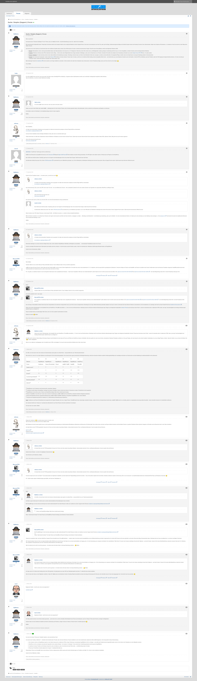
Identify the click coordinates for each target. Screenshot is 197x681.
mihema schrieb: (38, 178)
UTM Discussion (48, 160)
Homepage (98, 275)
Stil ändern (186, 676)
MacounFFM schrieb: (39, 288)
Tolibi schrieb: (37, 102)
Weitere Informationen (70, 26)
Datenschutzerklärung (27, 676)
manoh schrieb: (37, 203)
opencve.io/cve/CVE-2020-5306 (124, 271)
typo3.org (28, 430)
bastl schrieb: (37, 612)
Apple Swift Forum (62, 154)
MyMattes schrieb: (38, 331)
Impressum (8, 676)
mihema (47, 143)
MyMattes (47, 320)
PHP (19, 669)
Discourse (51, 154)
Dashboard (9, 13)
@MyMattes (28, 151)
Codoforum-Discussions (175, 304)
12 (186, 416)
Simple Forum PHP (137, 52)
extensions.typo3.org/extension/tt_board (34, 433)
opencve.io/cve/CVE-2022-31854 (141, 271)
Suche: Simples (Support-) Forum (20, 22)
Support (22, 669)
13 (186, 440)
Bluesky (103, 275)
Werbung (41, 676)
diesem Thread (125, 307)
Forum (18, 13)
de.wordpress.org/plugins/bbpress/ (33, 130)
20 (186, 633)
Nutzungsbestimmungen (17, 676)
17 (186, 554)
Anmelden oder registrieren (11, 1)
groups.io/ (163, 216)
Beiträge (11, 51)
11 (186, 349)
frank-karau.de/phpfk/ (30, 140)
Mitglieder (27, 13)
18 (186, 583)
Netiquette (35, 676)
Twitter (109, 275)
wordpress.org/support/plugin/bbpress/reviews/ (98, 503)
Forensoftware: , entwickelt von (98, 679)
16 (186, 524)
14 (186, 464)
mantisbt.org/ (28, 589)
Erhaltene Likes (12, 50)
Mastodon (114, 275)
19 (186, 607)
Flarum (52, 57)
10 (186, 325)
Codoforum (39, 60)
